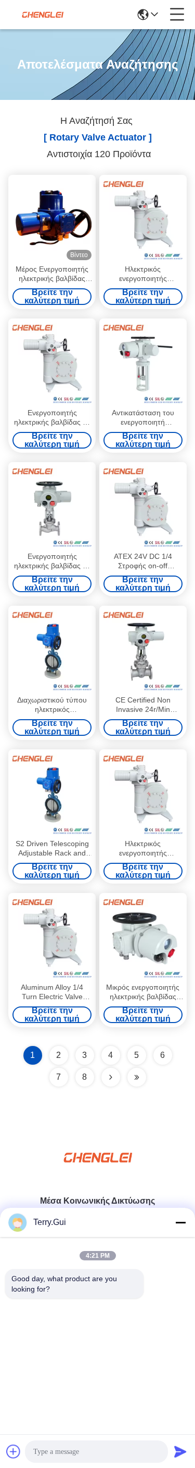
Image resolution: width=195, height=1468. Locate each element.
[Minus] (180, 1222)
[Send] (180, 1451)
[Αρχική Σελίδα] (98, 1170)
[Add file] (13, 1451)
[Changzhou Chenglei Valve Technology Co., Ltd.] (42, 14)
